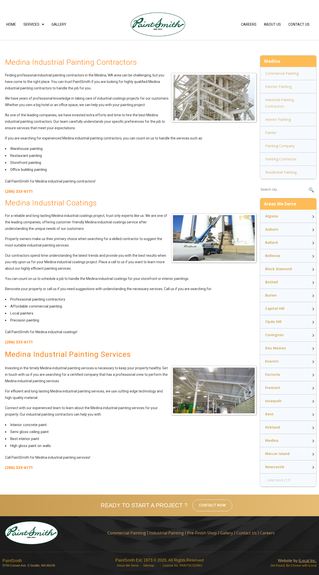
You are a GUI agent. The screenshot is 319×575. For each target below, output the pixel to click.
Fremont (272, 387)
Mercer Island (277, 453)
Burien (271, 295)
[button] (34, 24)
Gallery (59, 24)
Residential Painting (281, 172)
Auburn (271, 229)
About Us (272, 24)
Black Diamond (278, 268)
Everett (272, 361)
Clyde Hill (273, 321)
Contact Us (299, 24)
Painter (271, 132)
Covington (274, 334)
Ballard (271, 242)
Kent (269, 414)
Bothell (271, 282)
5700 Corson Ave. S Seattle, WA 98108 (28, 565)
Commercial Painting (282, 73)
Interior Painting (278, 119)
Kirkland (272, 427)
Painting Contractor (281, 159)
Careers (248, 24)
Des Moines (275, 348)
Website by (297, 561)
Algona (271, 216)
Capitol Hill (274, 308)
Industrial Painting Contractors (279, 103)
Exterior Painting (278, 86)
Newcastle (274, 466)
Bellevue (272, 255)
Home (11, 24)
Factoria (272, 374)
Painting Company (280, 145)
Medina (271, 440)
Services (31, 24)
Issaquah (273, 400)
